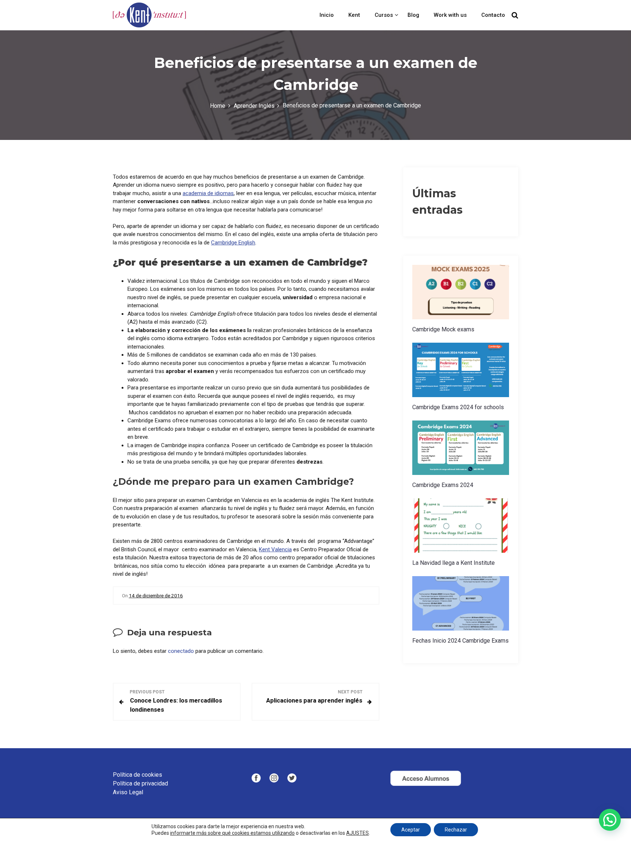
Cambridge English (233, 242)
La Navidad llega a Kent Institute (453, 562)
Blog (413, 15)
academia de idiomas (208, 193)
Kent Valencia (275, 549)
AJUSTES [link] (357, 833)
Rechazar (456, 830)
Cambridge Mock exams (443, 329)
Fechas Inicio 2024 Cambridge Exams (460, 640)
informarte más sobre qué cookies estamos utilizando (232, 833)
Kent (354, 15)
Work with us (450, 15)
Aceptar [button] (410, 830)
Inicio (327, 15)
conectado (181, 651)
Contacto (493, 15)
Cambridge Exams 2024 (442, 485)
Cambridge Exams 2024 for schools (458, 407)
